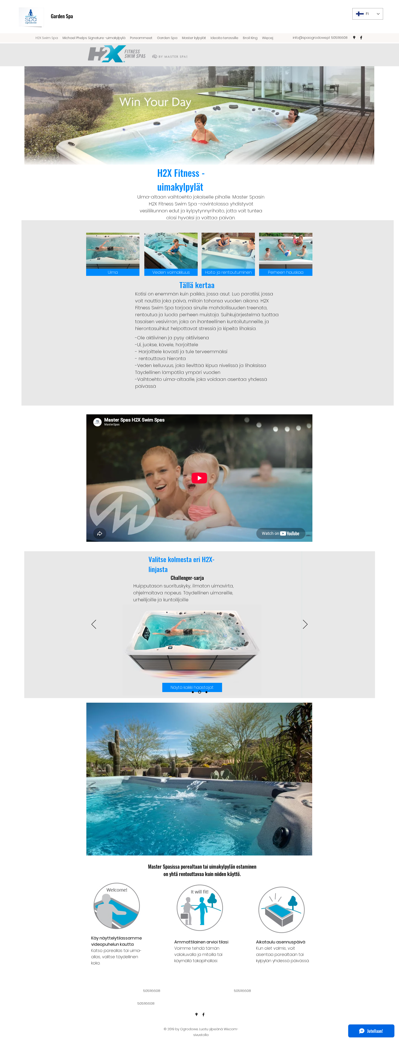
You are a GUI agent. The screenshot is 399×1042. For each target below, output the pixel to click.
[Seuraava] (305, 624)
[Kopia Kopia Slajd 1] (206, 692)
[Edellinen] (93, 624)
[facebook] (361, 37)
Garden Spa (62, 16)
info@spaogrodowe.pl (311, 37)
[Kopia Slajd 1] (199, 692)
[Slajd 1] (193, 692)
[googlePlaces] (354, 37)
